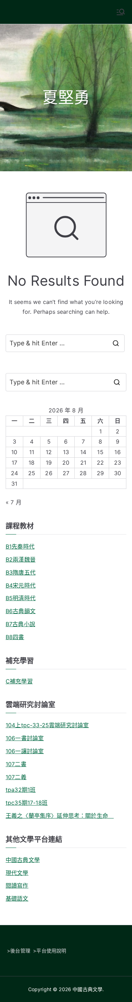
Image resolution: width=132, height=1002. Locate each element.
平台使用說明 (51, 951)
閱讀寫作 (17, 885)
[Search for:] (66, 382)
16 (117, 452)
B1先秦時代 (20, 546)
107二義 (16, 777)
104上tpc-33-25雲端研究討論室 (47, 725)
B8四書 (15, 637)
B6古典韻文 (21, 611)
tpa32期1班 (21, 789)
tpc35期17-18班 (27, 802)
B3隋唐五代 (21, 572)
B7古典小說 (20, 624)
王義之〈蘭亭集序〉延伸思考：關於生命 (60, 815)
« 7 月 (13, 502)
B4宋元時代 (21, 585)
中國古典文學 (23, 859)
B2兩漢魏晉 (21, 559)
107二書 (16, 764)
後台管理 (20, 951)
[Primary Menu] (120, 12)
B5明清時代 (21, 598)
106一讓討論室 (25, 751)
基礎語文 (17, 898)
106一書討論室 (25, 738)
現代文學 (17, 872)
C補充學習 (19, 681)
